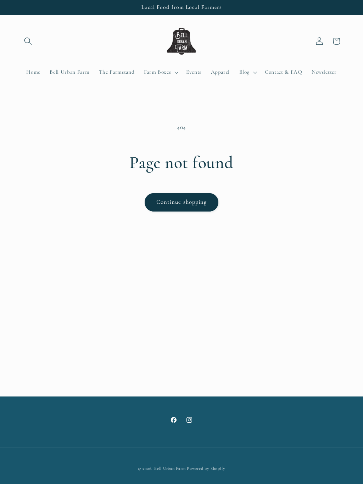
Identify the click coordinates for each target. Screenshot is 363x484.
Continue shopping (181, 202)
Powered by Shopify (206, 468)
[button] (28, 41)
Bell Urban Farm (170, 468)
